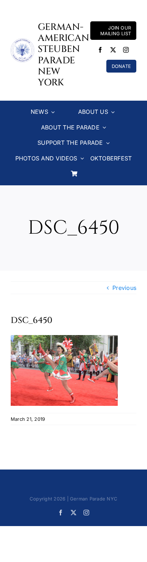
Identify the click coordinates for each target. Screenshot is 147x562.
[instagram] (126, 50)
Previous (124, 287)
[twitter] (113, 50)
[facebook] (100, 50)
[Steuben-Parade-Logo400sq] (22, 41)
